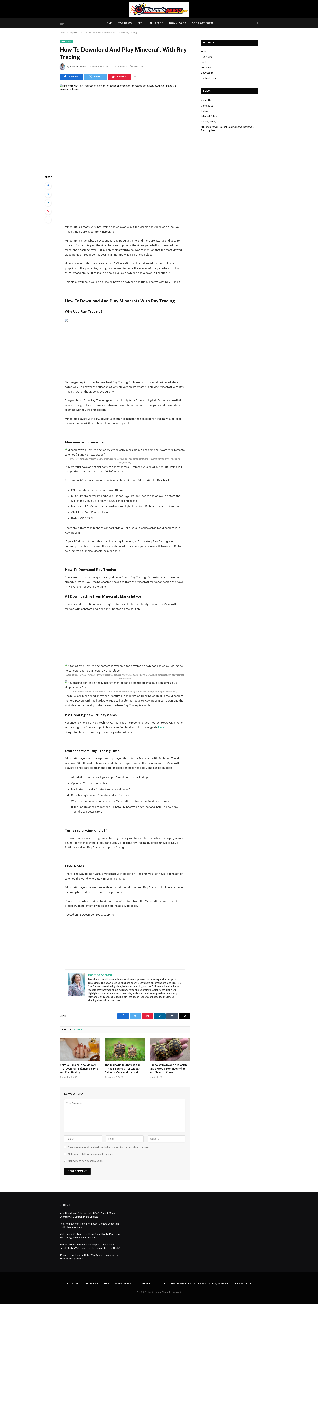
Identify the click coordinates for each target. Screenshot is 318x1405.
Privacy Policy (208, 121)
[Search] (256, 23)
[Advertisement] (125, 200)
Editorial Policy (209, 116)
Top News (125, 23)
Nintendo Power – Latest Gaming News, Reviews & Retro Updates (208, 1283)
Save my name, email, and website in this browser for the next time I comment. (109, 1147)
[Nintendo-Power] (159, 9)
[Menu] (62, 23)
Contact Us (207, 105)
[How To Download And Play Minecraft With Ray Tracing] (125, 127)
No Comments (121, 66)
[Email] (48, 219)
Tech (140, 23)
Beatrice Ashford (78, 66)
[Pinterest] (48, 211)
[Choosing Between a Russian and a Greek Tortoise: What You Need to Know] (170, 1049)
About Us (206, 100)
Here (161, 727)
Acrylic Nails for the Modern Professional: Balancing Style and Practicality (79, 1068)
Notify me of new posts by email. (85, 1161)
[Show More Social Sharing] (135, 77)
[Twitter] (48, 194)
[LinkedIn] (48, 202)
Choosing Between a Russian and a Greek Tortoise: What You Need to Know (168, 1068)
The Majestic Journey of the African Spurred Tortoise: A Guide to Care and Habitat (123, 1068)
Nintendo (157, 23)
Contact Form (202, 23)
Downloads (177, 23)
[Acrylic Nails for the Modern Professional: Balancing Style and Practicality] (80, 1049)
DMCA (204, 111)
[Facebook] (48, 185)
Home (108, 23)
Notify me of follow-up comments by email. (91, 1154)
